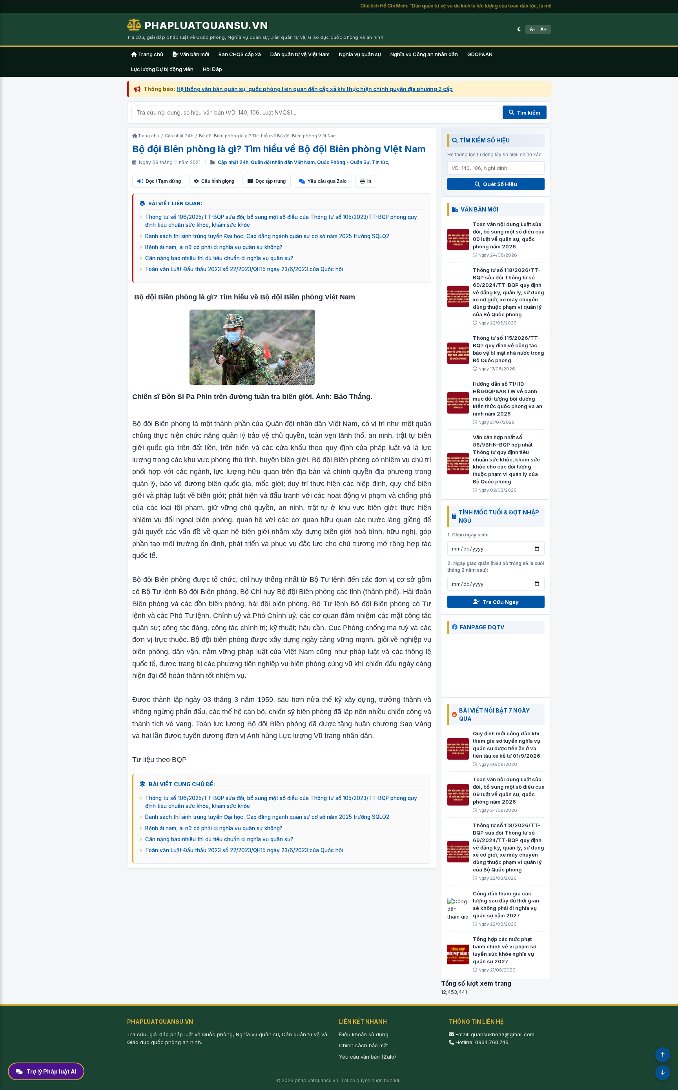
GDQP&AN (479, 54)
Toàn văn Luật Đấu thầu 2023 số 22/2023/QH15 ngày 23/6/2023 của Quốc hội (244, 269)
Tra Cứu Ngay (501, 602)
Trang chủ (150, 54)
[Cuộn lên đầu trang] (662, 1054)
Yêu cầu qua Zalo (327, 181)
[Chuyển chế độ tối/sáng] (519, 29)
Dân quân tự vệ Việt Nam (300, 54)
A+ (543, 29)
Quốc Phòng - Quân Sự (343, 162)
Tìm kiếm (528, 112)
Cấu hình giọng (217, 181)
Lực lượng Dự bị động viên (162, 69)
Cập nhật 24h (233, 162)
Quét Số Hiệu (500, 184)
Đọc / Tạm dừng (163, 181)
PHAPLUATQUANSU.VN (206, 25)
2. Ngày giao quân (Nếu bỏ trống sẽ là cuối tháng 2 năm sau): (495, 566)
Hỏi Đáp (212, 69)
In (369, 181)
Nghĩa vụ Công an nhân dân (424, 54)
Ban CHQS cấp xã (240, 54)
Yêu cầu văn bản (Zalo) (367, 1057)
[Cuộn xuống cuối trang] (662, 1072)
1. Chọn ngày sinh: (467, 535)
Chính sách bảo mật (363, 1045)
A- (532, 29)
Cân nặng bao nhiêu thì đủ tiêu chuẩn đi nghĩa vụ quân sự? (219, 258)
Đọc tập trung (270, 181)
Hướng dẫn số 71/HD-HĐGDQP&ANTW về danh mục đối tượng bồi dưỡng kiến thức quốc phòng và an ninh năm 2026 (507, 398)
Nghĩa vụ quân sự (360, 54)
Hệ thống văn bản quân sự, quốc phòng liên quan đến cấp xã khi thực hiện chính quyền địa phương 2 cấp (315, 89)
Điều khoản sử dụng (363, 1034)
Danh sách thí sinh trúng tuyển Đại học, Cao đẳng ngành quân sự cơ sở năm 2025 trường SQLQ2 (267, 236)
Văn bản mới (194, 54)
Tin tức (380, 162)
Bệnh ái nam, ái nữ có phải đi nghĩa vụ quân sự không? (213, 247)
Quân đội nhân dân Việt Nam (283, 162)
